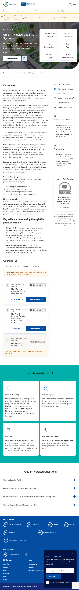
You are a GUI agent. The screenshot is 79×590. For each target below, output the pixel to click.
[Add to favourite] (24, 58)
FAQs (40, 73)
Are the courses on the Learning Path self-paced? (20, 488)
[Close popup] (73, 553)
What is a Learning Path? (12, 480)
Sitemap (31, 567)
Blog (4, 576)
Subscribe (53, 576)
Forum (5, 570)
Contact (5, 579)
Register (8, 406)
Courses (15, 73)
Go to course (35, 299)
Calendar (6, 573)
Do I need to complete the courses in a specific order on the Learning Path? (29, 496)
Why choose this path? (28, 73)
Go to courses (12, 58)
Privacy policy (32, 564)
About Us (6, 564)
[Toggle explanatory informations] (73, 98)
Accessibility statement (35, 570)
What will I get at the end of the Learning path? (20, 505)
